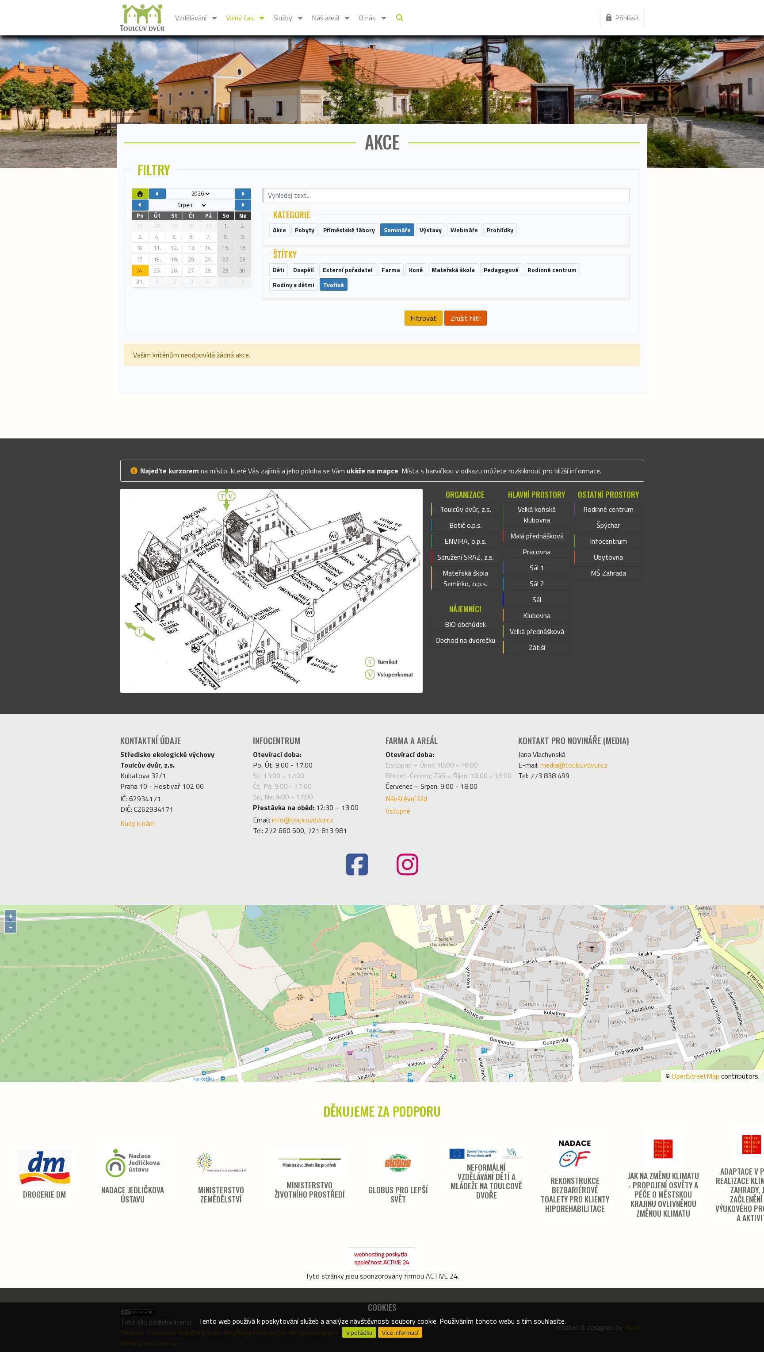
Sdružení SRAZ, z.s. (465, 557)
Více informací (400, 1332)
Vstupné (398, 811)
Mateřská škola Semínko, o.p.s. (465, 578)
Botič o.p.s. (465, 525)
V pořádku (359, 1332)
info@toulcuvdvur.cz (302, 819)
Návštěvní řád (406, 798)
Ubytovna (608, 557)
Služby (282, 17)
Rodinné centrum (608, 509)
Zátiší (537, 647)
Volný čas (240, 17)
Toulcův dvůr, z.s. (465, 509)
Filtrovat (423, 318)
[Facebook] (356, 864)
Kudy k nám (137, 823)
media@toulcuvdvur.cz (573, 765)
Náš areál (325, 17)
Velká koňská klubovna (537, 514)
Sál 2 (537, 583)
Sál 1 (537, 567)
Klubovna (536, 615)
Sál (536, 599)
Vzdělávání (190, 17)
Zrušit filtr (466, 318)
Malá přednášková (537, 535)
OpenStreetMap (695, 1076)
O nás (367, 17)
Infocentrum (608, 541)
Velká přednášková (537, 631)
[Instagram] (407, 864)
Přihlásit (627, 17)
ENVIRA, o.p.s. (465, 541)
